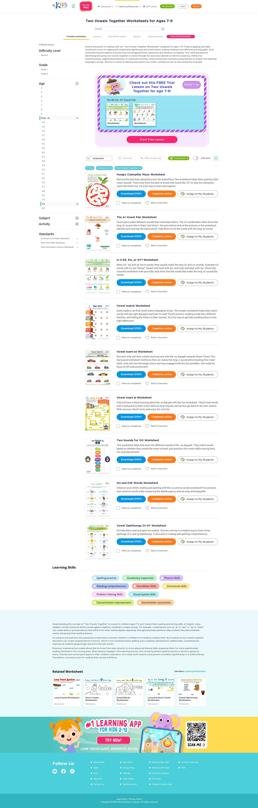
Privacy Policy (135, 799)
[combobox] (101, 158)
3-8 (43, 139)
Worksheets (99, 762)
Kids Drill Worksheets (181, 36)
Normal (44, 55)
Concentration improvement (114, 602)
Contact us (99, 784)
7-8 (43, 199)
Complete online (162, 194)
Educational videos (117, 36)
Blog (96, 773)
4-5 (43, 148)
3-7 (43, 135)
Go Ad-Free (167, 6)
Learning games (155, 36)
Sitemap (126, 773)
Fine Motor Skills (146, 586)
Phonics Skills (172, 578)
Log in (182, 6)
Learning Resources (128, 6)
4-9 (43, 165)
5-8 (43, 178)
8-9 (43, 208)
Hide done (205, 158)
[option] (66, 692)
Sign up (196, 6)
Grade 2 (44, 73)
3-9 (43, 143)
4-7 (43, 156)
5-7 (43, 173)
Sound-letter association (156, 602)
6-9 (43, 195)
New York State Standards (53, 242)
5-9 (43, 182)
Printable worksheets (76, 36)
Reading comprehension (111, 586)
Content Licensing (189, 762)
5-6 (43, 169)
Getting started (130, 784)
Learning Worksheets (195, 671)
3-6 (43, 131)
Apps (96, 767)
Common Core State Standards (55, 238)
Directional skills (177, 586)
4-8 (43, 161)
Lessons (97, 36)
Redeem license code (162, 784)
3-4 (43, 122)
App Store (127, 762)
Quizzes (137, 36)
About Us (98, 778)
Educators (105, 6)
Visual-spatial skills (144, 594)
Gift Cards (151, 6)
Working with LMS (160, 762)
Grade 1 (44, 69)
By (88, 158)
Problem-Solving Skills (110, 594)
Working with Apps (161, 767)
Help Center (128, 778)
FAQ (183, 767)
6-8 (43, 191)
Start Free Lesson (152, 139)
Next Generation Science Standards (57, 247)
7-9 (43, 204)
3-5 (43, 126)
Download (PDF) (131, 194)
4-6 (43, 152)
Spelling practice (106, 578)
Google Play (128, 767)
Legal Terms (121, 799)
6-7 (43, 186)
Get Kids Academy (160, 773)
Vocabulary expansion (140, 578)
